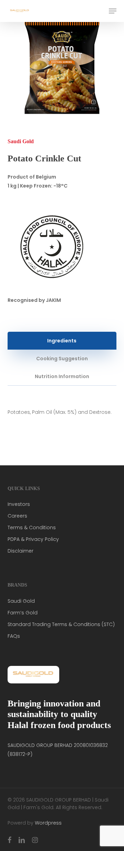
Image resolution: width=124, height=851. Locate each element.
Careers (17, 515)
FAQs (14, 636)
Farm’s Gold (23, 612)
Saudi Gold (21, 601)
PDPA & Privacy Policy (33, 539)
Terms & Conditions (32, 527)
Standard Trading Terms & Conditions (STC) (61, 624)
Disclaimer (20, 550)
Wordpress (48, 822)
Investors (19, 504)
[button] (112, 11)
